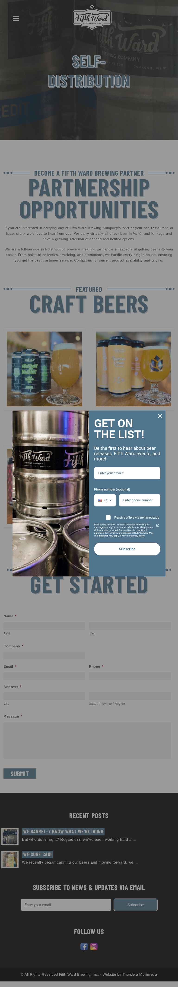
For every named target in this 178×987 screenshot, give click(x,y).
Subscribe (127, 549)
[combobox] (105, 500)
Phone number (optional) (112, 489)
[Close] (159, 416)
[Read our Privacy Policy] (157, 525)
